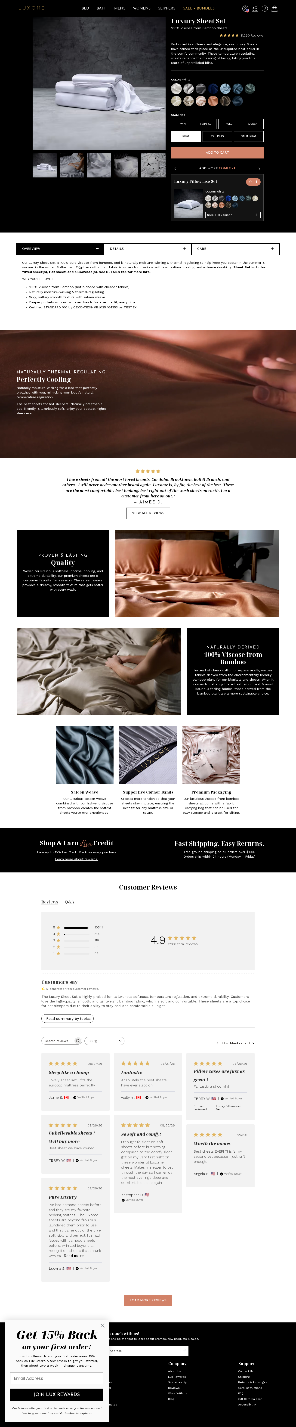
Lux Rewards (177, 1376)
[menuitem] (85, 11)
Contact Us (245, 1371)
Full (229, 124)
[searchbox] (58, 1040)
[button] (245, 10)
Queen (253, 124)
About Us (174, 1371)
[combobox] (104, 1041)
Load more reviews (148, 1300)
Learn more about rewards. (76, 859)
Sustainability (177, 1382)
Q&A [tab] (69, 902)
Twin (182, 124)
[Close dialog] (103, 1326)
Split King (248, 136)
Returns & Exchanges (252, 1382)
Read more (74, 1255)
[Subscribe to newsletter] (184, 1351)
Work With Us (177, 1393)
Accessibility (247, 1404)
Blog (171, 1399)
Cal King (217, 136)
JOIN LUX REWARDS (57, 1395)
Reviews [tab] (49, 902)
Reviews (174, 1388)
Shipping (244, 1376)
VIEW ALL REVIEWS (148, 513)
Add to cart (217, 153)
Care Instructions (250, 1388)
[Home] (31, 8)
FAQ (241, 1393)
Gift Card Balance (250, 1399)
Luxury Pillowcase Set (195, 181)
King (185, 136)
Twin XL (205, 124)
